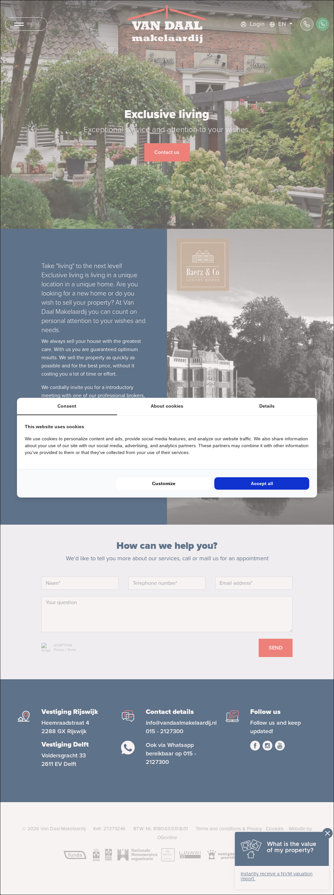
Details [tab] (267, 406)
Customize (163, 483)
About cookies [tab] (167, 406)
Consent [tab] (66, 406)
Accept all (262, 483)
